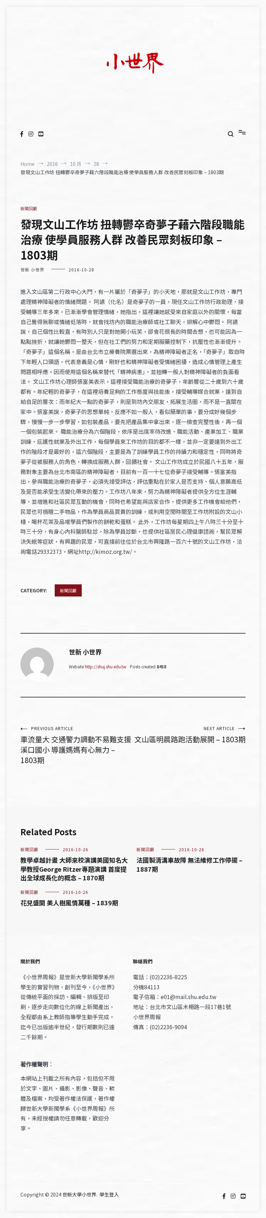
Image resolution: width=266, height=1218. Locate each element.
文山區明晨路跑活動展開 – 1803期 (190, 734)
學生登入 (109, 1194)
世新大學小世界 (79, 1194)
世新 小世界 (32, 269)
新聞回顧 (28, 208)
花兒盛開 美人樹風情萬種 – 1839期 (69, 902)
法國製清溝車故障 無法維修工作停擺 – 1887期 (189, 864)
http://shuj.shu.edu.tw (105, 666)
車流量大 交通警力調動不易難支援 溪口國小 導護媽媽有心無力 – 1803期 (75, 745)
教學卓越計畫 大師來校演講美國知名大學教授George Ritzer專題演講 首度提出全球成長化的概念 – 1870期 (74, 868)
